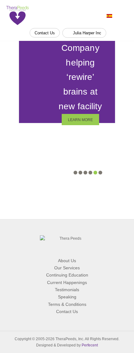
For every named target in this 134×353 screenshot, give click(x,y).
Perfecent (90, 345)
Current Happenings (67, 282)
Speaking (67, 296)
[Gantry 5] (17, 15)
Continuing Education (67, 274)
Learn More (80, 120)
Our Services (67, 267)
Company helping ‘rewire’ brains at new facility (80, 77)
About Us (67, 260)
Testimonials (67, 289)
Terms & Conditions (67, 304)
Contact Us (45, 33)
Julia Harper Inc (86, 33)
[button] (75, 172)
